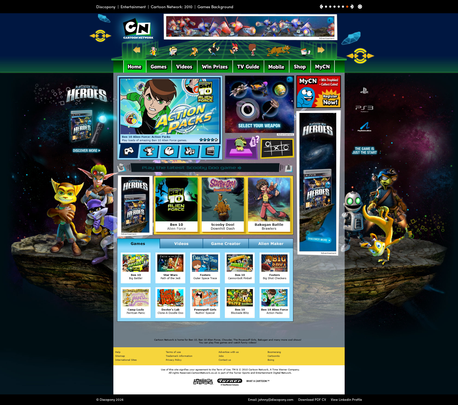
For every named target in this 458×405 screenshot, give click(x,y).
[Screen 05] (343, 7)
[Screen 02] (330, 7)
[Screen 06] (347, 7)
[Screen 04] (339, 7)
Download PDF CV (312, 399)
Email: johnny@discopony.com (270, 399)
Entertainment (133, 7)
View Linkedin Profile (346, 399)
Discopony (106, 7)
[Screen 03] (334, 7)
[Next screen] (352, 6)
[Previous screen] (321, 6)
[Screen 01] (326, 7)
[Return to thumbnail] (360, 6)
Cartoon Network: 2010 (171, 7)
